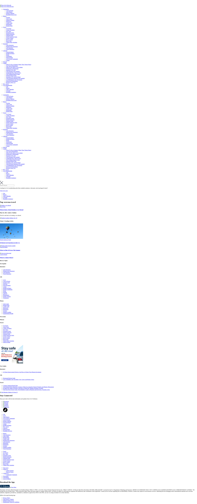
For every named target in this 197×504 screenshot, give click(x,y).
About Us (5, 469)
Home (7, 55)
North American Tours (11, 37)
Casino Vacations (10, 30)
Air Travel (8, 28)
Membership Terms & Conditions (11, 502)
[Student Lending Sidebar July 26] (8, 218)
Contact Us (6, 473)
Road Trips (9, 41)
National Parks (9, 35)
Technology (9, 56)
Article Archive (10, 470)
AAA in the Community (12, 59)
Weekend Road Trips (11, 75)
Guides (5, 63)
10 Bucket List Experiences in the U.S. (10, 242)
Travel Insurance (10, 49)
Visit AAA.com (4, 190)
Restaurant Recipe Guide (9, 378)
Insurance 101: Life (11, 70)
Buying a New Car (10, 82)
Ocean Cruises (9, 38)
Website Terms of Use (8, 500)
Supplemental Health (8, 313)
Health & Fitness (10, 53)
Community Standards (11, 474)
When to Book (6, 342)
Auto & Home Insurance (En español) (15, 78)
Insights (5, 292)
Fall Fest (5, 284)
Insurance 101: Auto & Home (13, 77)
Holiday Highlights (7, 289)
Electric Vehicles (10, 13)
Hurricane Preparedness (12, 81)
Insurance (5, 43)
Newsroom (5, 476)
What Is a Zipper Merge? (6, 257)
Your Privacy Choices (8, 499)
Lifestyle (5, 50)
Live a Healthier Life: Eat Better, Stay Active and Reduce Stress (18, 379)
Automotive (6, 9)
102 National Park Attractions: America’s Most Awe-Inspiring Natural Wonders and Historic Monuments (28, 387)
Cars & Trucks (9, 10)
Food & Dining (10, 52)
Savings (8, 17)
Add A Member (10, 89)
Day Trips (8, 31)
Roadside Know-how (11, 14)
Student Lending (10, 20)
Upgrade (8, 90)
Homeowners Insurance (12, 46)
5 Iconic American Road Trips (10, 385)
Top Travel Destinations (12, 66)
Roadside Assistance (11, 92)
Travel (4, 27)
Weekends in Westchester (12, 68)
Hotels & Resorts (10, 34)
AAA (4, 280)
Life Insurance (9, 48)
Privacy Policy (6, 498)
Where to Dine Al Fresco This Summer (10, 250)
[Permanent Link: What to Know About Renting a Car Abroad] (5, 205)
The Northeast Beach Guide (13, 74)
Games (8, 60)
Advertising (6, 477)
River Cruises (9, 39)
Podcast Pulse (9, 57)
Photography (6, 295)
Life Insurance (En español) (13, 71)
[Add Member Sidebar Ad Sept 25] (9, 392)
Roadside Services (7, 431)
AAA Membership (7, 85)
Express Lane (6, 282)
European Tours (10, 32)
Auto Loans (9, 19)
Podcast (5, 61)
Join (7, 86)
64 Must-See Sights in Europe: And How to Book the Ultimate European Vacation (23, 388)
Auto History (9, 12)
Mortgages (8, 21)
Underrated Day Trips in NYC (13, 73)
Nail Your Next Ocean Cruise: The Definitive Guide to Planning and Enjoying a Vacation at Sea (26, 389)
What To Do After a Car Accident (14, 67)
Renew (8, 88)
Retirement (8, 24)
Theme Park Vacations (11, 42)
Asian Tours (6, 327)
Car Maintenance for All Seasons (14, 79)
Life (4, 414)
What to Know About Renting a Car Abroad (11, 209)
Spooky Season (7, 296)
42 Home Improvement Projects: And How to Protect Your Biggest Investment (22, 372)
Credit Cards (9, 23)
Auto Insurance (10, 45)
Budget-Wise (9, 25)
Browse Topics (9, 472)
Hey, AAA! (6, 84)
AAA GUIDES (7, 479)
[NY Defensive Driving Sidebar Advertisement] (11, 363)
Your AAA (5, 467)
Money (5, 16)
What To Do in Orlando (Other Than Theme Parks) (18, 64)
